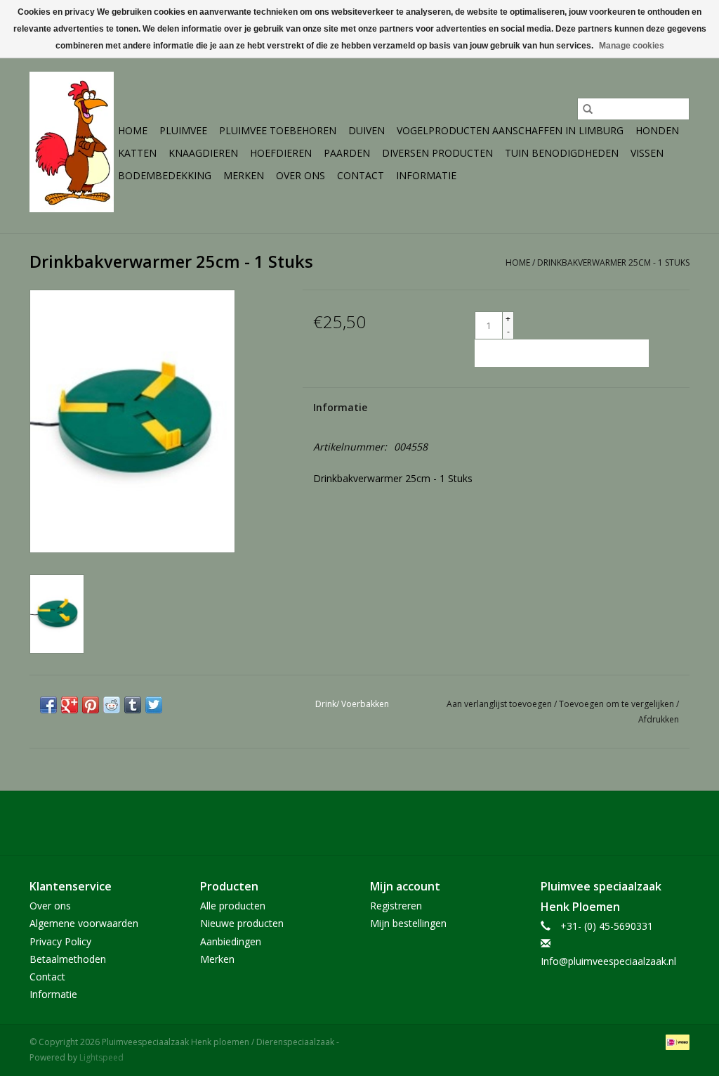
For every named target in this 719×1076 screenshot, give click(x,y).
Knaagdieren (203, 153)
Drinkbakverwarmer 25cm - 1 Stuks (613, 262)
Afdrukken (658, 719)
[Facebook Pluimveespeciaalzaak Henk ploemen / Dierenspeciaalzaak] (359, 823)
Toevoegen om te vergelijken (617, 704)
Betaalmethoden (67, 959)
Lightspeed (101, 1057)
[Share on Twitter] (153, 704)
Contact (360, 175)
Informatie (426, 175)
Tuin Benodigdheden (562, 153)
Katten (137, 153)
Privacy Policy (60, 941)
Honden (657, 130)
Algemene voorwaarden (83, 923)
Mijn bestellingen (408, 923)
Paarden (347, 153)
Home (132, 130)
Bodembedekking (164, 175)
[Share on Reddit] (111, 704)
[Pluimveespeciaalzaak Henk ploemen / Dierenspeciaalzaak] (71, 142)
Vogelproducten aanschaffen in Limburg (510, 130)
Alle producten (232, 905)
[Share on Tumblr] (132, 704)
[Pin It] (90, 704)
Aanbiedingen (230, 941)
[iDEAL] (675, 1042)
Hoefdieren (281, 153)
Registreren (396, 905)
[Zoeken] (587, 109)
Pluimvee (183, 130)
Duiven (366, 130)
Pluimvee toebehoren (277, 130)
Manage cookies (631, 46)
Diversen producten (437, 153)
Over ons (300, 175)
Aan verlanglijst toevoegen (500, 704)
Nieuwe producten (242, 923)
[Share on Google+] (69, 704)
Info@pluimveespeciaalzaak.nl (608, 961)
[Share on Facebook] (48, 704)
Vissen (647, 153)
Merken (243, 175)
